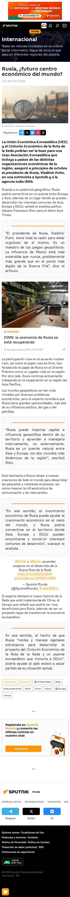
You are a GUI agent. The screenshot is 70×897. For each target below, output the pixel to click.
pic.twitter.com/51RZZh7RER (35, 578)
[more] (64, 349)
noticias (7, 695)
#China (20, 561)
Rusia (58, 681)
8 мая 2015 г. (49, 588)
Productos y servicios (14, 837)
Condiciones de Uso (32, 832)
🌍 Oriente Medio (42, 681)
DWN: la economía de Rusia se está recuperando (31, 339)
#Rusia (36, 561)
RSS (41, 847)
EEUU (28, 688)
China (38, 688)
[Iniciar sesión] (50, 25)
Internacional (9, 681)
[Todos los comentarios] (5, 891)
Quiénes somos (11, 832)
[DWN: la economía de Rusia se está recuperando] (35, 305)
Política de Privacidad (14, 842)
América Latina (11, 801)
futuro (48, 688)
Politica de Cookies (39, 842)
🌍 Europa (60, 688)
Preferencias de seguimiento (18, 852)
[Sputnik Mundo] (11, 27)
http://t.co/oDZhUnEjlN (35, 574)
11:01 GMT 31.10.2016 (13, 81)
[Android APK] (13, 862)
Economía (11, 331)
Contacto (33, 837)
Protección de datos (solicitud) (19, 847)
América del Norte (12, 688)
